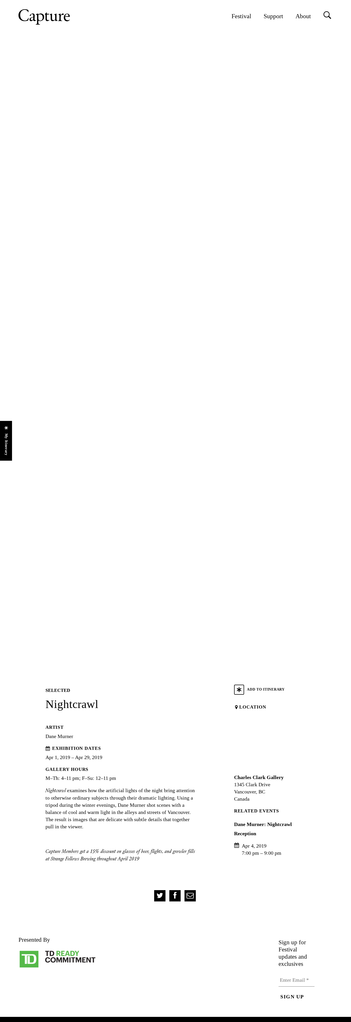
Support (273, 16)
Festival (241, 16)
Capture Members (62, 851)
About (303, 16)
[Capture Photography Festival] (61, 17)
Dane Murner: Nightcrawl (263, 824)
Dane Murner (59, 736)
